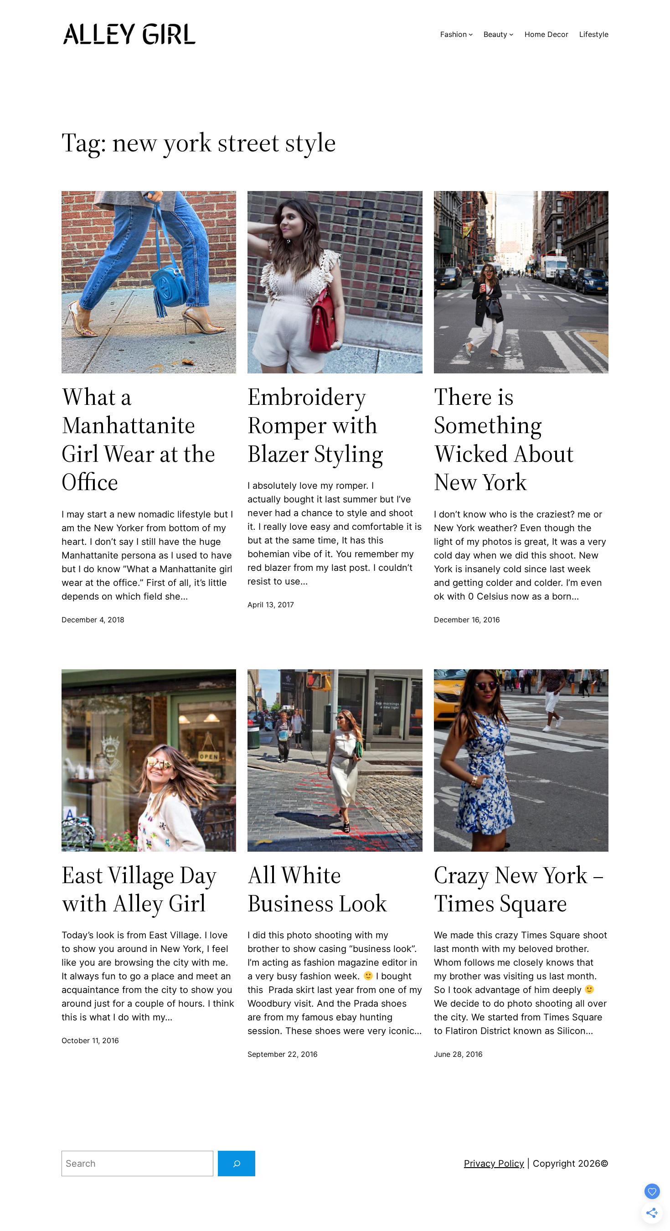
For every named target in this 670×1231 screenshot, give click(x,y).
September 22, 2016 (282, 1054)
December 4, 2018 (93, 619)
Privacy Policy (494, 1163)
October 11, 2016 (90, 1040)
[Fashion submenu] (471, 34)
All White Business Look (317, 889)
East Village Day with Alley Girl (139, 889)
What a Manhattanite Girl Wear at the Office (139, 440)
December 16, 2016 (467, 619)
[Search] (236, 1163)
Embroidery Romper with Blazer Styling (315, 425)
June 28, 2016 (458, 1054)
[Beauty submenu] (511, 34)
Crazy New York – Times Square (519, 889)
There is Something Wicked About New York (504, 440)
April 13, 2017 (270, 604)
